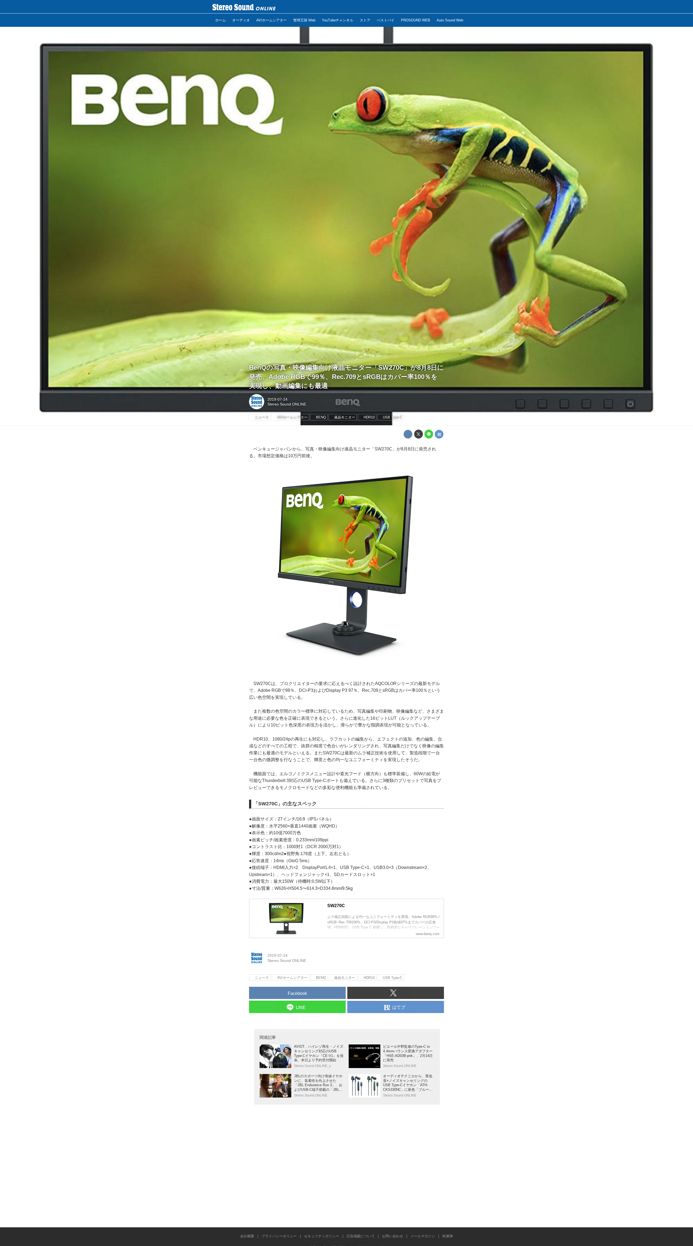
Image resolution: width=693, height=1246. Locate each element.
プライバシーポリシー (279, 1236)
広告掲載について (360, 1236)
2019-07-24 (277, 399)
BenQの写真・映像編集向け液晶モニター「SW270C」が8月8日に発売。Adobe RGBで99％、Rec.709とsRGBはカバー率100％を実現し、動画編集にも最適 (346, 376)
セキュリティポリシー (321, 1236)
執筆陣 (447, 1236)
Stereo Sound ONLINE (286, 404)
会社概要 (247, 1236)
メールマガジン (422, 1236)
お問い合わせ (392, 1236)
